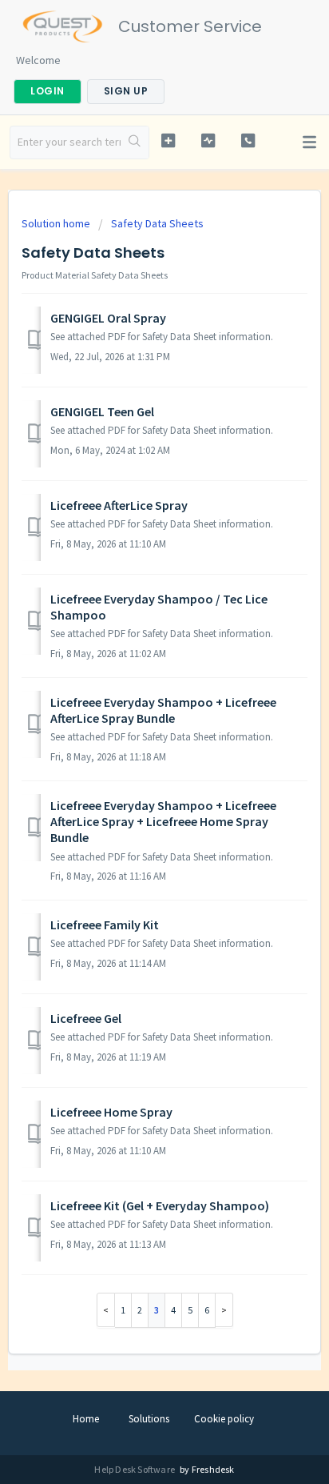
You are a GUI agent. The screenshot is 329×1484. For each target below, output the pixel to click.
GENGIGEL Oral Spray (108, 318)
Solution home (57, 223)
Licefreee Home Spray (111, 1112)
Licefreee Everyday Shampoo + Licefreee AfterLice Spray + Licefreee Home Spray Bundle (163, 821)
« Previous (106, 1310)
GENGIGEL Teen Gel (102, 411)
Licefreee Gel (85, 1018)
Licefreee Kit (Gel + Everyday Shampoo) (159, 1205)
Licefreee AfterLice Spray (119, 505)
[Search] (135, 142)
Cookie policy (224, 1419)
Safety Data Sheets (157, 223)
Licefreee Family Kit (104, 924)
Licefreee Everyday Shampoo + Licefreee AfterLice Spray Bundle (163, 710)
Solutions (149, 1419)
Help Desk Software (135, 1469)
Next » (224, 1310)
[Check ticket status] (208, 140)
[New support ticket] (168, 140)
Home (86, 1419)
